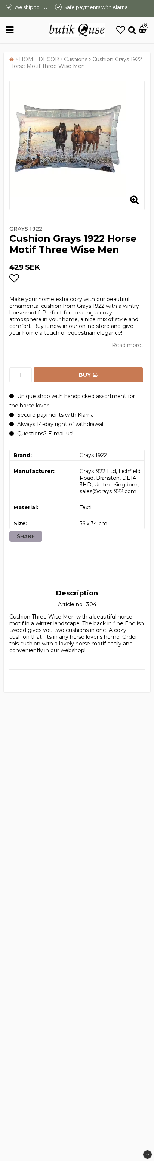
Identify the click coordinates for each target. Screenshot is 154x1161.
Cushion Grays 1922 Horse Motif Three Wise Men (75, 62)
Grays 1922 (25, 228)
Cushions (75, 59)
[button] (120, 30)
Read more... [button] (128, 345)
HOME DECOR (39, 59)
